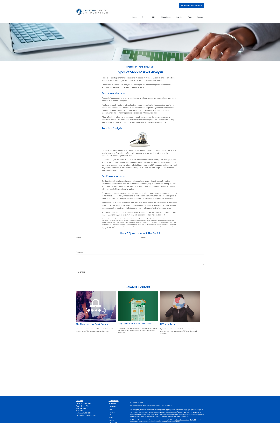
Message (79, 252)
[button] (134, 17)
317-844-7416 (86, 404)
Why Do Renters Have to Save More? (135, 324)
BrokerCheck (168, 405)
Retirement (112, 404)
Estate (111, 409)
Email (143, 237)
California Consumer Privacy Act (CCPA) (185, 420)
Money (111, 417)
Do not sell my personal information (170, 421)
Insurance (112, 412)
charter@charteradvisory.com (86, 415)
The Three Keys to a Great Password (92, 324)
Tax (110, 414)
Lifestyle (111, 420)
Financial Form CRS (138, 402)
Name (78, 237)
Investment (112, 406)
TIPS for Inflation (167, 324)
